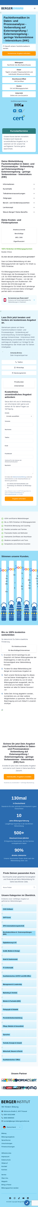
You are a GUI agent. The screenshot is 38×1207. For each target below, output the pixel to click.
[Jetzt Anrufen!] (27, 1203)
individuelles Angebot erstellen (19, 777)
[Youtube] (23, 1198)
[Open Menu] (35, 8)
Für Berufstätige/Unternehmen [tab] (19, 650)
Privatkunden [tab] (19, 382)
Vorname (7, 421)
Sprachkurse (5, 1140)
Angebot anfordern (19, 499)
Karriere (4, 1170)
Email (6, 445)
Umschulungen (6, 1143)
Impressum (5, 1156)
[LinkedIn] (28, 1198)
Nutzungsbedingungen (11, 494)
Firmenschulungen (8, 1147)
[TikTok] (19, 1198)
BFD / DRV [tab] (19, 237)
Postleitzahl (8, 453)
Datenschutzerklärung (19, 477)
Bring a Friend (6, 1185)
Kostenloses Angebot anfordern (19, 53)
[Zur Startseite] (12, 8)
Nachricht (8, 465)
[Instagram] (14, 1198)
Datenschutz (6, 1160)
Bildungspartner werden (10, 1188)
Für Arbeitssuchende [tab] (19, 646)
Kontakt (4, 1166)
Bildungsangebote (7, 1137)
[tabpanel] (19, 269)
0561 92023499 (9, 1114)
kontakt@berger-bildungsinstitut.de (16, 1121)
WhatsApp (20, 367)
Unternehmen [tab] (19, 386)
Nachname (8, 429)
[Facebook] (10, 1198)
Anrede (7, 413)
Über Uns (4, 1178)
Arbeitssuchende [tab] (19, 230)
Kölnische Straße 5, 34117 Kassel (15, 1111)
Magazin (4, 1181)
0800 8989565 (9, 1118)
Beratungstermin (20, 373)
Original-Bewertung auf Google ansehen (11, 616)
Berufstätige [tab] (19, 233)
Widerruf (4, 1163)
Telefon (20, 362)
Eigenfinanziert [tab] (19, 241)
